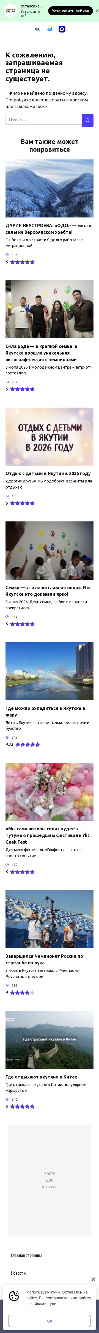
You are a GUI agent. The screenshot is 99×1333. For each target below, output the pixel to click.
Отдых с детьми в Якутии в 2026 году (48, 473)
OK (49, 1321)
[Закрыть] (93, 1279)
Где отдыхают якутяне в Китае (41, 1076)
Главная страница (26, 1255)
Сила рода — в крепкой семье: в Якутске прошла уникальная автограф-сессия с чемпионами (41, 352)
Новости (18, 1273)
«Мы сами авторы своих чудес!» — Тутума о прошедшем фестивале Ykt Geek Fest (47, 835)
